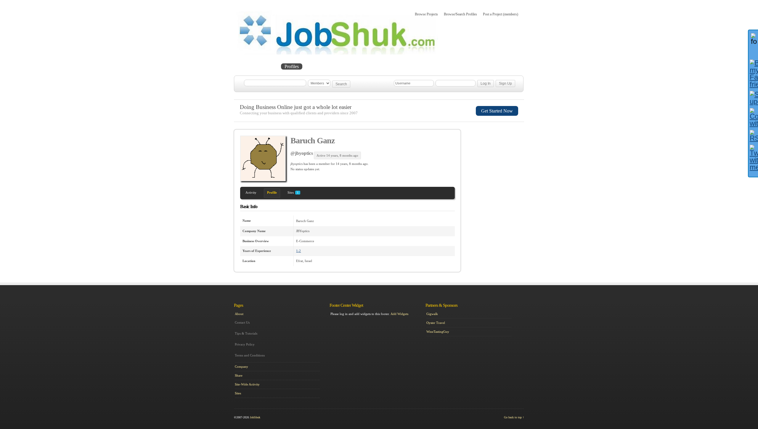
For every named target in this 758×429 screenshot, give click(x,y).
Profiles (292, 66)
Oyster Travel (435, 322)
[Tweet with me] (753, 158)
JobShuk (255, 417)
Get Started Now (497, 110)
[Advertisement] (496, 160)
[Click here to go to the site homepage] (337, 53)
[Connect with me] (753, 117)
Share (239, 375)
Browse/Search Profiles (460, 14)
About (355, 66)
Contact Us (242, 322)
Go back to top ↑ (514, 417)
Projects (268, 66)
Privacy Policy (245, 344)
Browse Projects (426, 14)
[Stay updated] (753, 98)
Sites (293, 192)
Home (246, 66)
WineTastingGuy (437, 331)
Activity (250, 192)
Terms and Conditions (250, 355)
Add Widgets (399, 314)
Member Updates (324, 66)
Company (241, 366)
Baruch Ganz (312, 140)
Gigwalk (432, 314)
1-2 (298, 251)
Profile (272, 192)
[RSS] (753, 136)
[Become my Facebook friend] (753, 74)
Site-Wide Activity (247, 384)
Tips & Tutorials (246, 333)
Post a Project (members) (500, 14)
